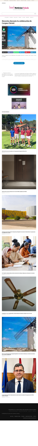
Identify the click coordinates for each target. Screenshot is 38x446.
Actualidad (13, 25)
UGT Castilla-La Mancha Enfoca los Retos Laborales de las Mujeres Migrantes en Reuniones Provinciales (18, 273)
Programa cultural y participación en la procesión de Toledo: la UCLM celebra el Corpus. (7, 74)
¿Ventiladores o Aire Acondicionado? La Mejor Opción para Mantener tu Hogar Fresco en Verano (17, 313)
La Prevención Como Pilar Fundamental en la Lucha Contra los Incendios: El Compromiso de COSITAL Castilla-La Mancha (18, 395)
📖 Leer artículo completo (19, 63)
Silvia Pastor (4, 314)
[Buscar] (35, 14)
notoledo (8, 25)
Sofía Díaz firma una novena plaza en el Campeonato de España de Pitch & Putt (14, 151)
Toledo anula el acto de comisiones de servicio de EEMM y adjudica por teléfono (14, 191)
